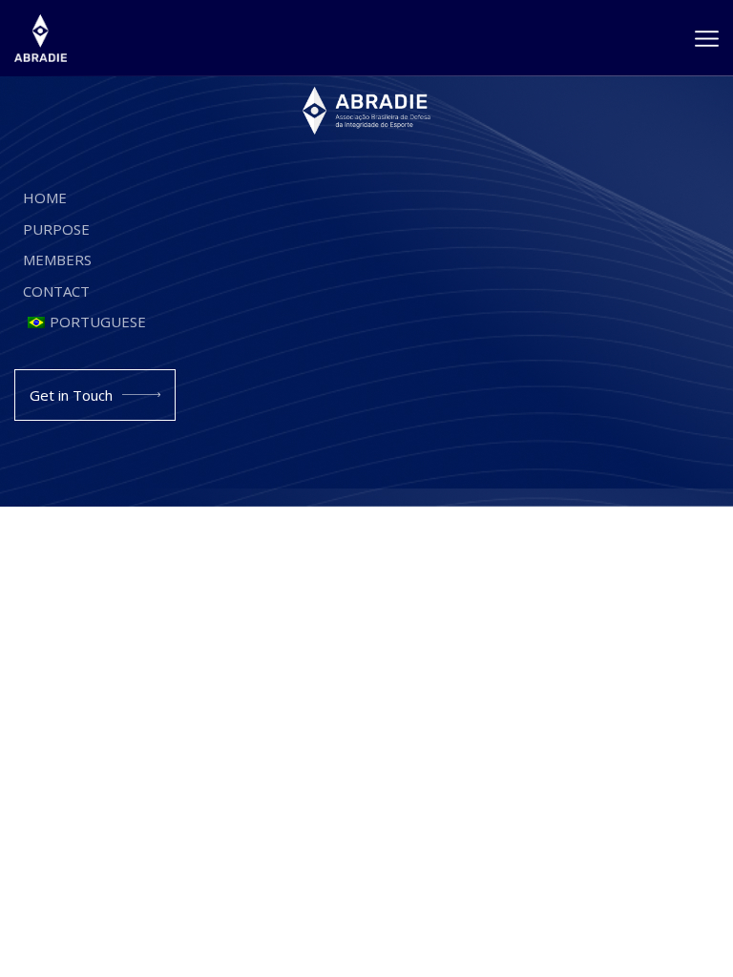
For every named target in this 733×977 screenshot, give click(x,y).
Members (57, 259)
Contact (56, 291)
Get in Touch (71, 395)
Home (45, 197)
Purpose (56, 229)
